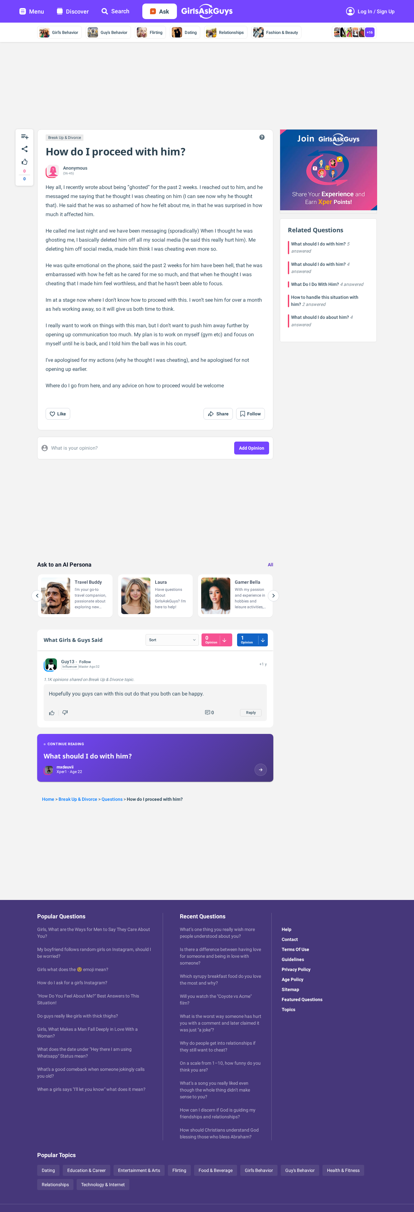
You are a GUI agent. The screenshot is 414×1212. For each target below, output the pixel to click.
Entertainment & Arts (139, 1170)
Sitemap (290, 989)
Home (48, 799)
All (270, 564)
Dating (191, 32)
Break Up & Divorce (64, 137)
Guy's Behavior (114, 32)
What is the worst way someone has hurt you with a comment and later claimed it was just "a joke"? (220, 1023)
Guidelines (293, 959)
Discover (77, 11)
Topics (288, 1009)
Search (120, 11)
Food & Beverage (216, 1170)
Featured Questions (302, 999)
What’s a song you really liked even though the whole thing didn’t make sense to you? (215, 1090)
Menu (36, 11)
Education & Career (86, 1170)
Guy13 (67, 661)
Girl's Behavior (65, 32)
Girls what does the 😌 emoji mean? (72, 969)
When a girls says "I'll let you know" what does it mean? (91, 1089)
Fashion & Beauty (282, 32)
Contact (290, 939)
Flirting (156, 32)
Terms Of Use (295, 949)
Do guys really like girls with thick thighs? (77, 1016)
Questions (112, 799)
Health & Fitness (343, 1170)
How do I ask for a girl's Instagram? (72, 982)
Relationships (231, 32)
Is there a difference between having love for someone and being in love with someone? (220, 956)
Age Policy (292, 979)
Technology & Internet (103, 1184)
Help (286, 929)
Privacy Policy (296, 969)
